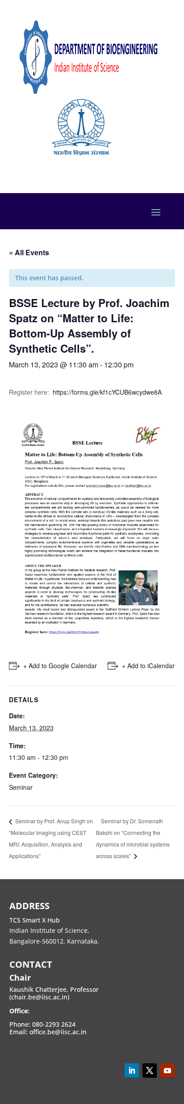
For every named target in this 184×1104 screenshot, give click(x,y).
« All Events (29, 252)
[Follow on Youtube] (167, 1070)
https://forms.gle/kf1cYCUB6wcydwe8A (107, 392)
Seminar (21, 787)
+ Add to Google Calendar (60, 665)
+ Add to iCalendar (148, 665)
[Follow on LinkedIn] (132, 1070)
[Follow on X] (149, 1070)
